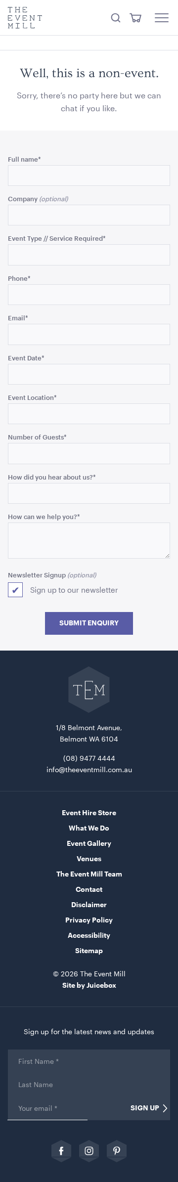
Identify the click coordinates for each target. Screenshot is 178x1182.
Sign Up (145, 1108)
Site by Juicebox (89, 985)
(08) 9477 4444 (89, 758)
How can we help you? (44, 516)
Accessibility (89, 935)
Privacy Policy (89, 920)
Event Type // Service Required (57, 238)
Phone (19, 278)
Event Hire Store (89, 812)
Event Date (26, 357)
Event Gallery (89, 843)
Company (23, 198)
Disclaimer (89, 904)
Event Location (32, 397)
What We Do (89, 828)
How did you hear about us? (52, 477)
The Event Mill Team (89, 874)
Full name (24, 159)
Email (18, 317)
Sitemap (89, 950)
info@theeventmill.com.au (89, 769)
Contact (89, 889)
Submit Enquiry (89, 623)
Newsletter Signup (37, 574)
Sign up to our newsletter (74, 589)
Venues (89, 858)
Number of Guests (37, 436)
